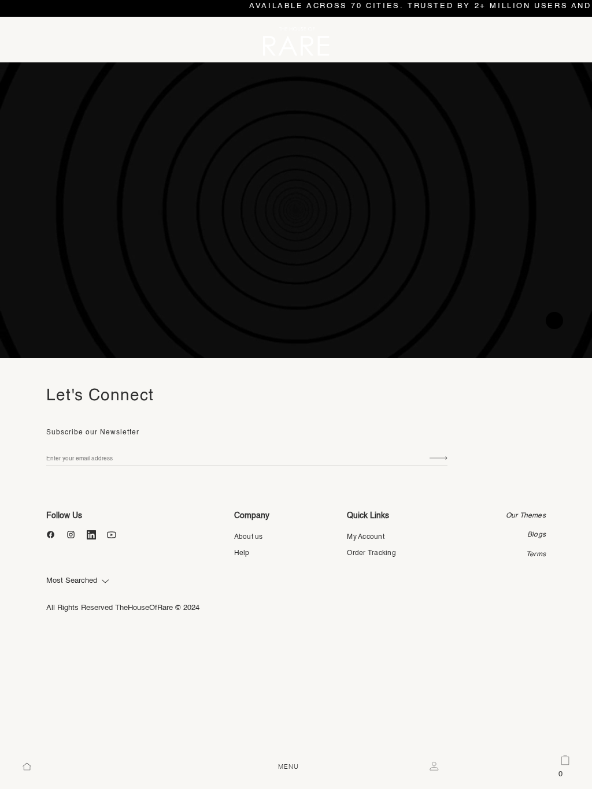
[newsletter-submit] (438, 459)
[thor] (296, 41)
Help (242, 553)
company (251, 516)
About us (248, 537)
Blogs (536, 534)
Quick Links (368, 516)
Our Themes (526, 515)
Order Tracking (371, 553)
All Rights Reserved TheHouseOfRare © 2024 (122, 608)
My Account (365, 537)
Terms (536, 554)
